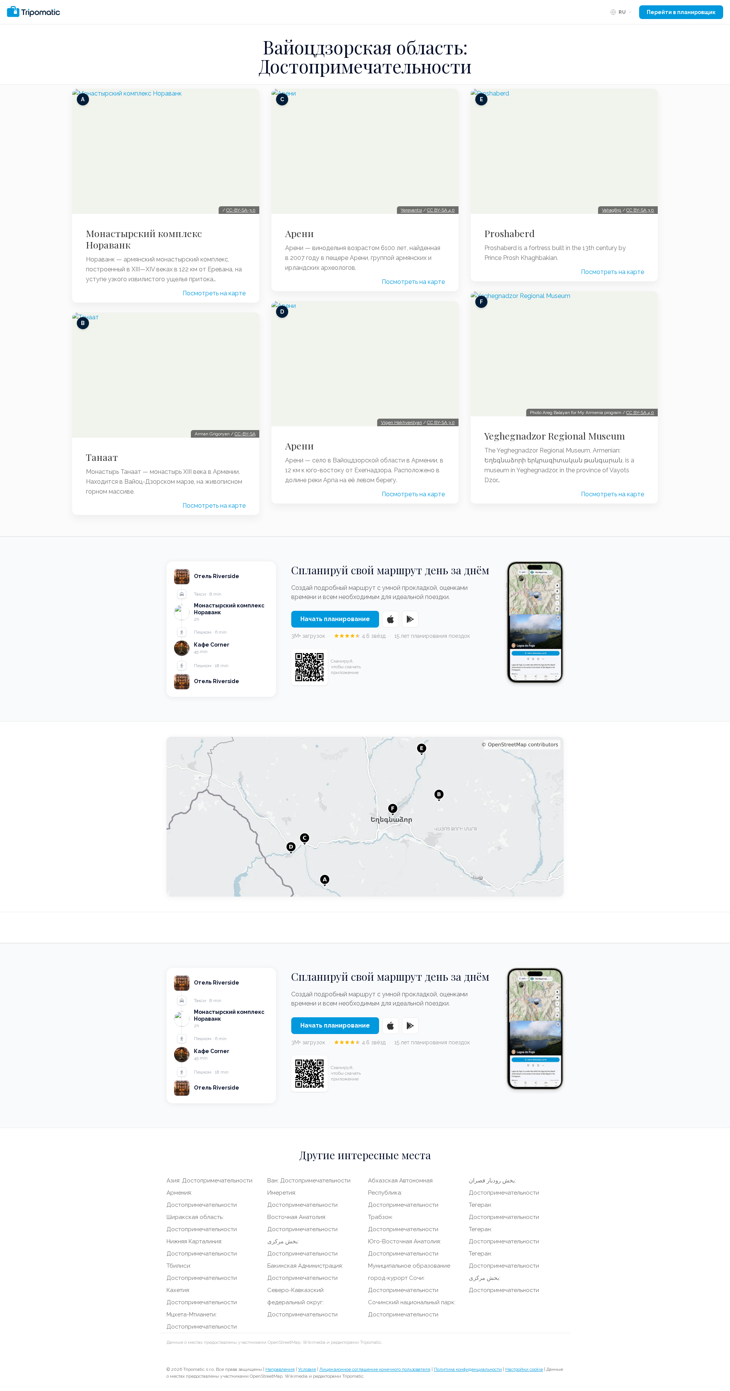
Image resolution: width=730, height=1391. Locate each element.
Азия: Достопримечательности (209, 1180)
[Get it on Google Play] (410, 619)
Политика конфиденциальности (468, 1369)
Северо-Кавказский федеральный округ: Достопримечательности (302, 1302)
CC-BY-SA (245, 434)
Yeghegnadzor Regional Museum (554, 435)
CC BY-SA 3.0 (441, 422)
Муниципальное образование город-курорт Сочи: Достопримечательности (409, 1278)
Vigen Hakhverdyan (401, 422)
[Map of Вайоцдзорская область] (365, 817)
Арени (299, 233)
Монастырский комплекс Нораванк (144, 239)
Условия (307, 1369)
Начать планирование (335, 619)
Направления (280, 1369)
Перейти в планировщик (681, 12)
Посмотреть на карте (214, 293)
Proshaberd (509, 233)
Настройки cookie (524, 1369)
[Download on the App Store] (390, 619)
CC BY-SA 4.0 (441, 210)
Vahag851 (611, 210)
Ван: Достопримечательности (309, 1180)
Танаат (102, 457)
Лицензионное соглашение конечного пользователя (374, 1369)
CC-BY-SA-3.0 (241, 210)
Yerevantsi (411, 210)
